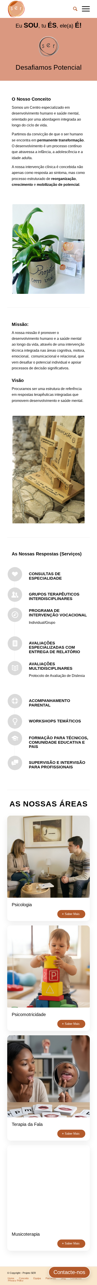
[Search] (73, 9)
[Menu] (83, 9)
